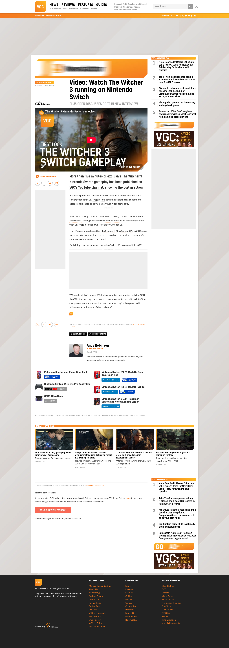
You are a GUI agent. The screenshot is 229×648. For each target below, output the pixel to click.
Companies (130, 606)
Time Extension (169, 619)
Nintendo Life (168, 599)
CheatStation (168, 586)
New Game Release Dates (125, 10)
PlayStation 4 (108, 231)
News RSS (129, 613)
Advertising (94, 592)
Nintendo (73, 9)
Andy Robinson (42, 104)
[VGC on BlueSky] (186, 15)
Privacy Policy (95, 603)
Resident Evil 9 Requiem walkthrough (130, 4)
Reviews (68, 4)
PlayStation (55, 9)
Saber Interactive (113, 220)
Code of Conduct (96, 596)
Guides (101, 4)
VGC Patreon (95, 616)
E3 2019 (97, 216)
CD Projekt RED (79, 334)
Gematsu (166, 592)
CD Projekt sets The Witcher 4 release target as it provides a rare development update (134, 455)
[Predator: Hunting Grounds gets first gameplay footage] (175, 439)
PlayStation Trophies (171, 603)
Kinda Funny (167, 596)
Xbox (65, 9)
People (128, 599)
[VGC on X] (183, 15)
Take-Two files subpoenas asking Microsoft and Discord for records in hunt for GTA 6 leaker (177, 80)
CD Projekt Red (97, 199)
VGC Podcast (95, 619)
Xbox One (121, 231)
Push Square (167, 609)
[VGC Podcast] (180, 15)
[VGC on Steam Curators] (195, 15)
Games (128, 603)
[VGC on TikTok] (192, 15)
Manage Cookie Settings (100, 586)
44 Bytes (52, 625)
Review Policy (95, 606)
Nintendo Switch (99, 334)
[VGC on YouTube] (189, 15)
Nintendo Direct (109, 216)
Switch (105, 195)
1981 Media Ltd (44, 588)
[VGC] (40, 6)
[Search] (190, 6)
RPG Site (166, 613)
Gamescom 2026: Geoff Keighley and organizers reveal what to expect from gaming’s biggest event (177, 114)
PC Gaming (84, 9)
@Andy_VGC (92, 352)
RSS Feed (93, 609)
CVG (164, 589)
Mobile (94, 9)
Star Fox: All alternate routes (127, 7)
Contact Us (94, 599)
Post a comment (48, 176)
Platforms (129, 609)
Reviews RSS (131, 619)
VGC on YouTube (97, 626)
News (54, 4)
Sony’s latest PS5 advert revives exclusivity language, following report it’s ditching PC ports (93, 455)
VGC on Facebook (97, 613)
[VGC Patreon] (177, 15)
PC (131, 231)
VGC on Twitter (96, 623)
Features (85, 4)
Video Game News (45, 82)
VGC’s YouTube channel (86, 187)
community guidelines (95, 485)
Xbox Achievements (171, 623)
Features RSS (131, 616)
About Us (93, 589)
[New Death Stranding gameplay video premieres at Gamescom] (54, 439)
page (128, 498)
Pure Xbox (166, 606)
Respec (165, 616)
